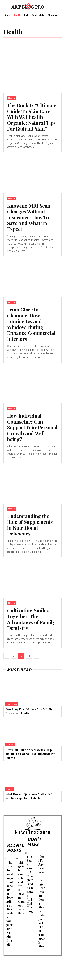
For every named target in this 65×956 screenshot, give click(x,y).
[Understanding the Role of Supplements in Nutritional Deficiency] (32, 483)
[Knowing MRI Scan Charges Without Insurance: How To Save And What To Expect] (32, 172)
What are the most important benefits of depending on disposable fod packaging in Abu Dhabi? (9, 903)
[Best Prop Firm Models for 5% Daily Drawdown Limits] (32, 691)
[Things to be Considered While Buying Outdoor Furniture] (17, 858)
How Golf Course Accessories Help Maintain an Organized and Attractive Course (30, 754)
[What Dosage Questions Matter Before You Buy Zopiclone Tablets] (32, 776)
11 (29, 655)
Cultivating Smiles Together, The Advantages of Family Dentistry (31, 619)
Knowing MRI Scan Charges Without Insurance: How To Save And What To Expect (28, 217)
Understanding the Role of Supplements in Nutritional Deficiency (30, 525)
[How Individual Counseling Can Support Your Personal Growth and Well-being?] (32, 383)
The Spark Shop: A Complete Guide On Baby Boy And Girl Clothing (30, 884)
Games (10, 745)
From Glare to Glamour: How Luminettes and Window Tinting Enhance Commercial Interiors (31, 324)
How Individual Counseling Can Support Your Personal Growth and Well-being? (32, 427)
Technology (12, 704)
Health (11, 98)
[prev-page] (6, 656)
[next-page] (36, 656)
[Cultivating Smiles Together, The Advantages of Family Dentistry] (32, 577)
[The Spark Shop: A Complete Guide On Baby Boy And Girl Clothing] (26, 853)
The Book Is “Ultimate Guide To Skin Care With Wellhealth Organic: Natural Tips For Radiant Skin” (31, 117)
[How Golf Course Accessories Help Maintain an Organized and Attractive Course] (32, 731)
